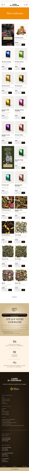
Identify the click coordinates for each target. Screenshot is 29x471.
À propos (4, 408)
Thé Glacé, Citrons (19, 61)
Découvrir (18, 44)
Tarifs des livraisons (6, 424)
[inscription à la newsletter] (23, 327)
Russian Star (18, 283)
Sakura (3, 283)
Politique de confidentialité (8, 419)
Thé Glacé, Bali (5, 185)
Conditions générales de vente (9, 422)
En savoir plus (8, 165)
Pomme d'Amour (6, 235)
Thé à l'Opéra (18, 259)
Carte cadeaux (5, 413)
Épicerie (4, 402)
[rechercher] (4, 5)
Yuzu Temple (18, 235)
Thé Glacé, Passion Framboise (19, 110)
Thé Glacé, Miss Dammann (18, 185)
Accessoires (4, 403)
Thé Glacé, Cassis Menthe (6, 135)
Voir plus (14, 296)
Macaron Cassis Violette (18, 210)
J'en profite (8, 38)
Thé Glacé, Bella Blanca (5, 110)
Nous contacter (5, 414)
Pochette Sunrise (19, 37)
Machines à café (6, 399)
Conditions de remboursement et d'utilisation (13, 425)
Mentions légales (6, 421)
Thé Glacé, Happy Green (19, 160)
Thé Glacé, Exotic (6, 85)
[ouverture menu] (2, 4)
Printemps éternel (6, 210)
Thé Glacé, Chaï (18, 85)
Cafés (3, 397)
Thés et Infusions (6, 400)
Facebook (4, 466)
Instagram (24, 466)
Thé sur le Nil (5, 259)
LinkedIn (14, 466)
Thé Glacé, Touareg (6, 61)
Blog (3, 410)
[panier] (27, 5)
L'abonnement (5, 411)
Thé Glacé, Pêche (19, 135)
